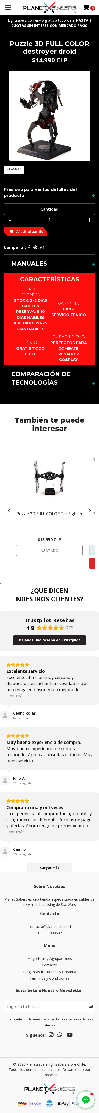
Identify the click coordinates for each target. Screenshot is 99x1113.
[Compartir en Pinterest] (35, 247)
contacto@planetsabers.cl (49, 926)
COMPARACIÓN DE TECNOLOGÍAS (41, 378)
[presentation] (9, 511)
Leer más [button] (15, 695)
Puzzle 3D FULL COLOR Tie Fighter (49, 514)
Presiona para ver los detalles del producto (40, 192)
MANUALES (29, 263)
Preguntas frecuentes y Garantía (49, 971)
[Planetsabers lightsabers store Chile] (49, 7)
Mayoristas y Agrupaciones (49, 958)
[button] (86, 1100)
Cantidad (49, 209)
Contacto (49, 965)
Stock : (12, 168)
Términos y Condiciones (49, 978)
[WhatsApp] (59, 1035)
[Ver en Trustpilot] (5, 715)
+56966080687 (49, 933)
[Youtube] (69, 1035)
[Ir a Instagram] (51, 1035)
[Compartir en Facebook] (29, 247)
